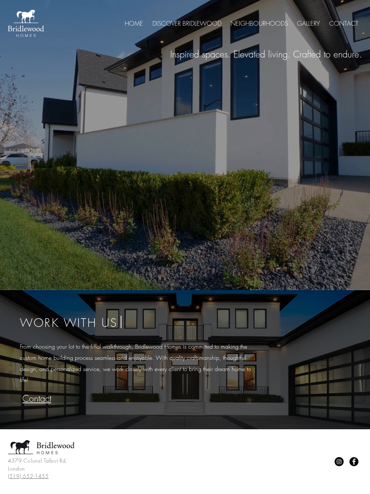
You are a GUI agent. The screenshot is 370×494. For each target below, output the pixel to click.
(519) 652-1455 (28, 476)
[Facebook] (353, 461)
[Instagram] (339, 461)
